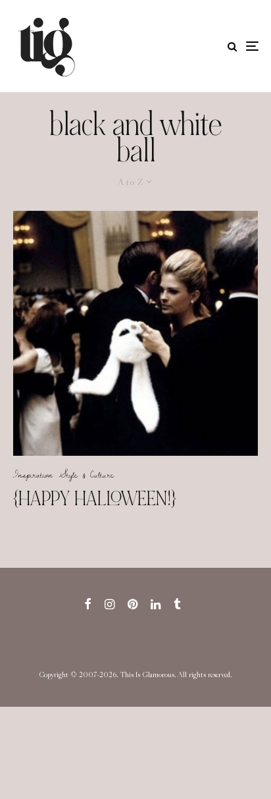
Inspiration (33, 474)
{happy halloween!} (94, 499)
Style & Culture (86, 474)
